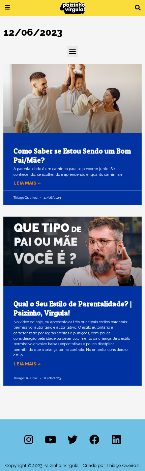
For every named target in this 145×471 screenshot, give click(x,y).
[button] (138, 8)
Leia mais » (27, 183)
